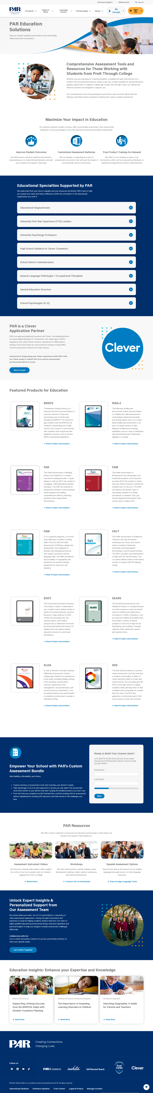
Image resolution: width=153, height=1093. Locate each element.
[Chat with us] (146, 1087)
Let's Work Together (23, 950)
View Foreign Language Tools (123, 881)
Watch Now (32, 881)
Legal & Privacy (76, 1088)
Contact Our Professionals (78, 881)
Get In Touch (19, 370)
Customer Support (105, 2)
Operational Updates (19, 1088)
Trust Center (59, 1088)
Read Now (20, 1019)
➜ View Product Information (57, 443)
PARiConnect (123, 2)
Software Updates (41, 1088)
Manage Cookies (94, 1088)
